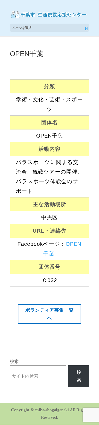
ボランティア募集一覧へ (49, 314)
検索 (14, 361)
